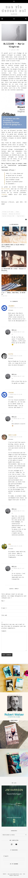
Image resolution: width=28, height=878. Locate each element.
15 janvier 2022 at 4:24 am (15, 436)
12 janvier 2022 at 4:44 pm (15, 355)
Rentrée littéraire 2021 (8, 216)
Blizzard (4, 213)
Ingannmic (11, 306)
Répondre (10, 310)
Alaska (17, 211)
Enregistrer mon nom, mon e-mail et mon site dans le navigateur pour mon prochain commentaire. (13, 626)
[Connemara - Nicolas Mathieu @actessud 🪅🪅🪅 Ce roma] (14, 763)
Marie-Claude (5, 188)
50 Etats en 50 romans (7, 211)
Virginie (4, 194)
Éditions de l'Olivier (14, 213)
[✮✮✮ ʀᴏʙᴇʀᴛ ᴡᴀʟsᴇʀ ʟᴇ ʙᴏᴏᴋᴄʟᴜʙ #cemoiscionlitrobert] (14, 678)
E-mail (4, 608)
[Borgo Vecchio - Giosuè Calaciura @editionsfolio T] (14, 734)
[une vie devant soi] (14, 10)
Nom (3, 600)
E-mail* (6, 856)
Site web (4, 615)
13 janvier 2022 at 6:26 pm (15, 394)
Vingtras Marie (20, 216)
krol (9, 544)
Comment (3, 631)
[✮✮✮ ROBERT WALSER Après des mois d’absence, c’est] (14, 706)
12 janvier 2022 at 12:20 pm (15, 307)
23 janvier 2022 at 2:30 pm (15, 546)
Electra (10, 354)
